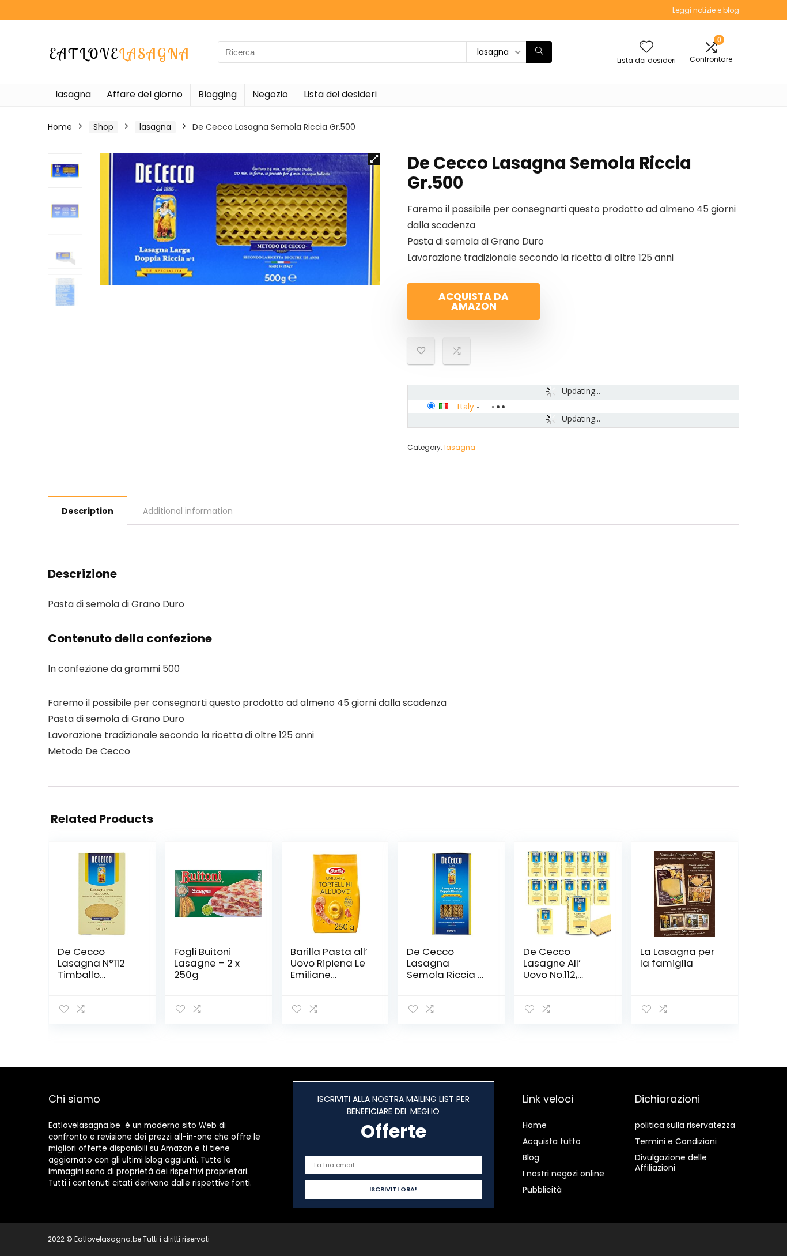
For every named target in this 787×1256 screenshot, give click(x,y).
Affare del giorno (145, 94)
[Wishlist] (646, 47)
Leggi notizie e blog (705, 10)
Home (60, 127)
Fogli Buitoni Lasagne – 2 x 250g (207, 963)
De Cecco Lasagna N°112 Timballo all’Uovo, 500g (91, 969)
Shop (103, 127)
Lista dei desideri (340, 94)
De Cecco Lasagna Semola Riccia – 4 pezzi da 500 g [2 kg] (446, 975)
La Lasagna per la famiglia (677, 957)
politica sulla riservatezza (685, 1125)
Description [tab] (87, 511)
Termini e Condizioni (676, 1141)
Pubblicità (542, 1189)
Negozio (270, 94)
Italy (465, 406)
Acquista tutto (552, 1141)
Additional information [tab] (188, 511)
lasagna (73, 94)
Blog (531, 1157)
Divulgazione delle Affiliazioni (671, 1163)
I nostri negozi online (563, 1173)
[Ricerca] (539, 52)
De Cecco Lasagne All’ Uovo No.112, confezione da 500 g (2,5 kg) (558, 975)
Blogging (217, 94)
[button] (374, 159)
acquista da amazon (473, 301)
